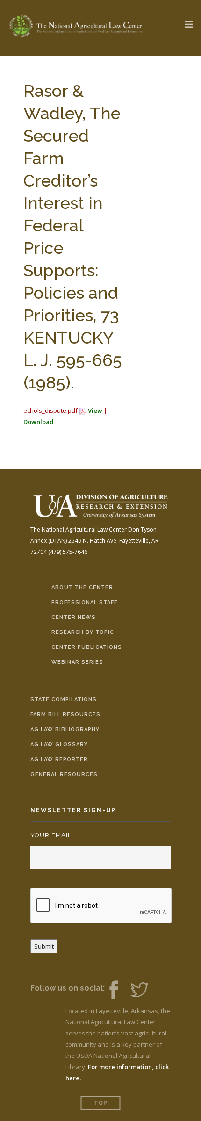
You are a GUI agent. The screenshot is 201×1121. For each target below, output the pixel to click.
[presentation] (101, 906)
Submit (44, 946)
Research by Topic (82, 632)
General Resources (64, 774)
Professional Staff (84, 602)
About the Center (82, 587)
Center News (73, 617)
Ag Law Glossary (59, 744)
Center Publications (86, 647)
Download (38, 421)
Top (101, 1103)
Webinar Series (77, 662)
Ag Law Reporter (59, 759)
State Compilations (63, 700)
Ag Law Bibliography (65, 729)
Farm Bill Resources (65, 714)
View (95, 410)
